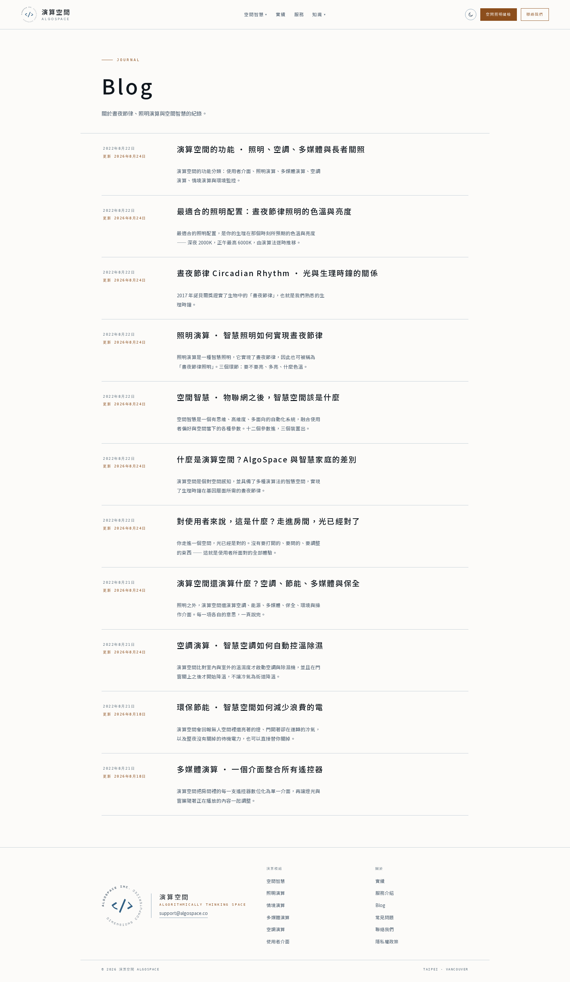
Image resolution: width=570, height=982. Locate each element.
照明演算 (276, 893)
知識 (319, 14)
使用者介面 (278, 941)
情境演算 (276, 905)
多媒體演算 (278, 917)
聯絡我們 (534, 14)
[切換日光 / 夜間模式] (470, 14)
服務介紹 (384, 893)
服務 (299, 14)
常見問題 (384, 917)
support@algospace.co (183, 913)
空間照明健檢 (498, 14)
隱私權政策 (386, 941)
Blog (380, 905)
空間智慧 (255, 14)
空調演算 (276, 929)
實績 (281, 14)
